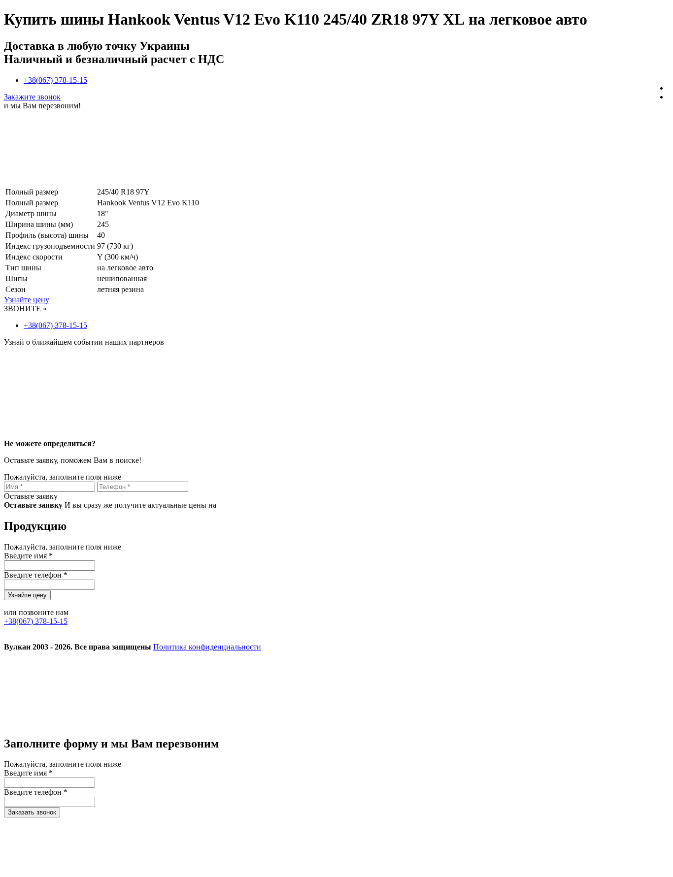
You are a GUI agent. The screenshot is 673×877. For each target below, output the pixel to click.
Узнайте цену (26, 299)
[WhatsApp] (527, 722)
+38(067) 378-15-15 (55, 80)
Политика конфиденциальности (207, 647)
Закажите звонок (32, 97)
